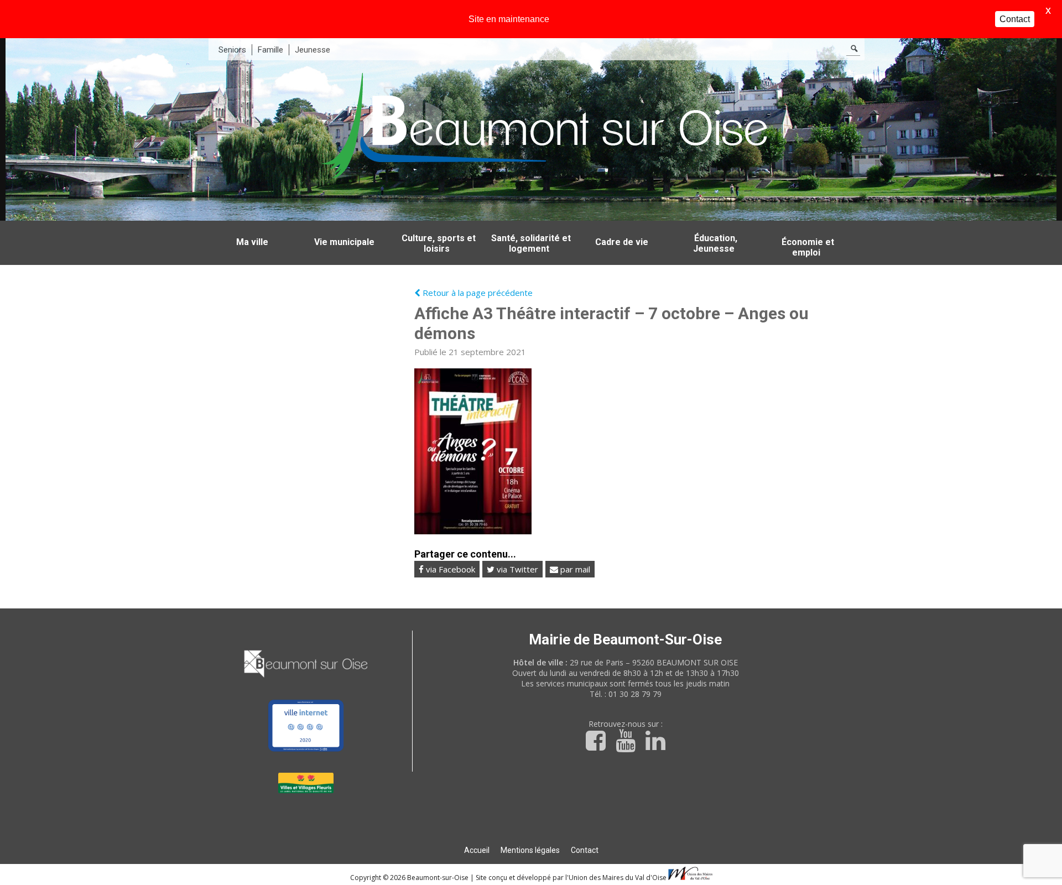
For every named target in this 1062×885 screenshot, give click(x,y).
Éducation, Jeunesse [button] (715, 243)
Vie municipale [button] (344, 242)
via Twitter (516, 569)
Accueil (477, 850)
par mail (574, 569)
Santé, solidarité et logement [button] (531, 243)
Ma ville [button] (252, 242)
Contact (584, 850)
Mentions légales (530, 850)
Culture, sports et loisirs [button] (439, 243)
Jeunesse (312, 50)
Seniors (232, 50)
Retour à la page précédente (476, 292)
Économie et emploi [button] (808, 247)
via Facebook (449, 569)
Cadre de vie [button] (621, 242)
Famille (270, 50)
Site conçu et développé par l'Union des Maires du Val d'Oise (571, 877)
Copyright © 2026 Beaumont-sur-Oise (410, 877)
